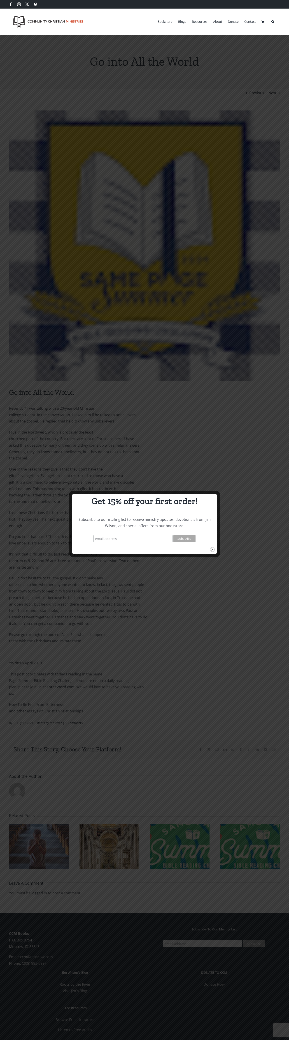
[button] (272, 21)
